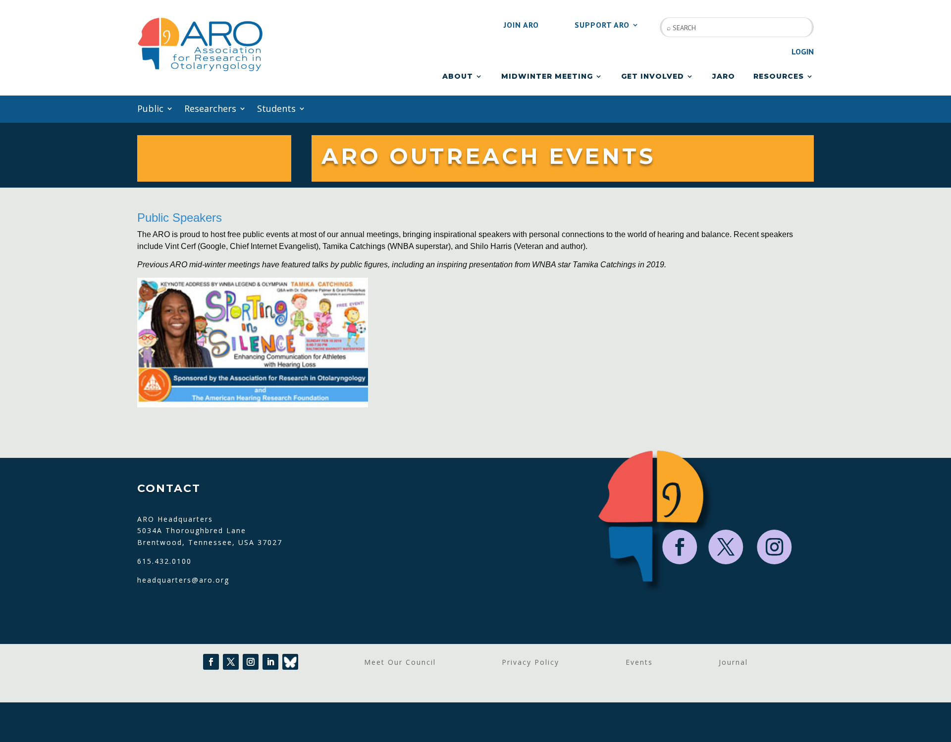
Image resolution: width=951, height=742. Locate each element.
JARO (723, 77)
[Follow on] (290, 662)
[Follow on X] (726, 547)
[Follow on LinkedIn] (270, 662)
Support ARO (602, 25)
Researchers (210, 109)
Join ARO (521, 25)
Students (276, 109)
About (457, 77)
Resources (778, 77)
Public (150, 109)
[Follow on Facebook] (680, 547)
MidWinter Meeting (547, 77)
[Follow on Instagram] (774, 547)
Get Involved (652, 77)
